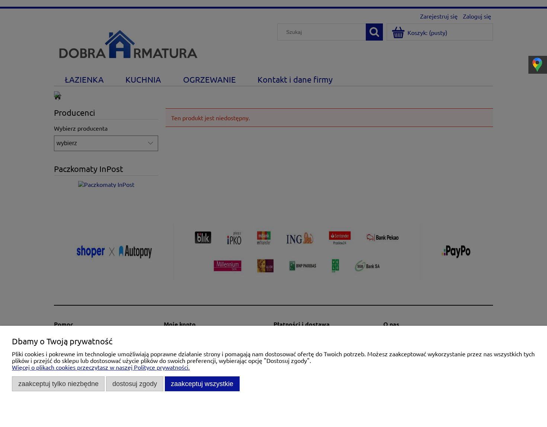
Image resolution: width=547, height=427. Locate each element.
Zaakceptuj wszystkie (202, 384)
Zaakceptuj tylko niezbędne (58, 384)
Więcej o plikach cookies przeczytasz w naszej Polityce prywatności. (101, 367)
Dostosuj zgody (134, 384)
